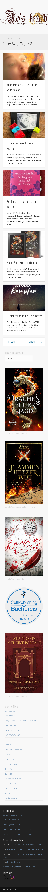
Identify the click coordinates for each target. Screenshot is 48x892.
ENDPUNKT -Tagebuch (13, 749)
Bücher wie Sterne (12, 730)
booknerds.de (10, 725)
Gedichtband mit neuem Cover (24, 315)
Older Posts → (35, 341)
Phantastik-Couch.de (13, 778)
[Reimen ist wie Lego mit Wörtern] (24, 125)
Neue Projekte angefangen (22, 262)
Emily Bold (9, 744)
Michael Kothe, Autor (11, 867)
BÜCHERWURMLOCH (13, 735)
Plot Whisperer (10, 783)
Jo (4, 849)
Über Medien (10, 793)
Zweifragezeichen (12, 798)
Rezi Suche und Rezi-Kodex (18, 862)
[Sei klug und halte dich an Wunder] (24, 183)
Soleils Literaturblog (12, 788)
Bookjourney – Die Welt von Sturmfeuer (20, 720)
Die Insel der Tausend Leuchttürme (17, 829)
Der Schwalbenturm (11, 819)
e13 (6, 740)
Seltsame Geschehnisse (12, 815)
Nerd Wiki (8, 769)
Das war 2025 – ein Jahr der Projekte (17, 834)
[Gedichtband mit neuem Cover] (24, 298)
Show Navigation (38, 24)
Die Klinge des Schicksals (13, 824)
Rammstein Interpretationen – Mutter (26, 844)
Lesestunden (10, 759)
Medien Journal (11, 764)
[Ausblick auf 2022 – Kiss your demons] (24, 66)
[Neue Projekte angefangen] (24, 244)
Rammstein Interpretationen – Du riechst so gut (26, 849)
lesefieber (9, 754)
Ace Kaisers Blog (11, 711)
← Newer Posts (13, 341)
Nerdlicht (8, 774)
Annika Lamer (10, 715)
